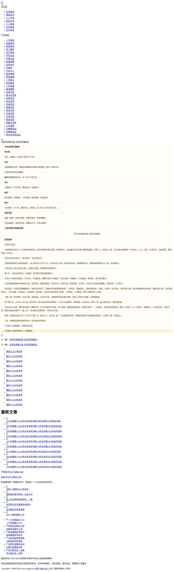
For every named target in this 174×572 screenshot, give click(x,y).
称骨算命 (10, 46)
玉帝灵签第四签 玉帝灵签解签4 (23, 340)
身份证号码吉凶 (13, 135)
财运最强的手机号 (14, 535)
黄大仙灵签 (11, 95)
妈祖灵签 (10, 98)
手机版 (4, 7)
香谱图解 (10, 89)
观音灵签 (10, 92)
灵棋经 (9, 68)
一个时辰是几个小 (14, 523)
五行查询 (10, 52)
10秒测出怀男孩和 (14, 541)
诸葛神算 (10, 62)
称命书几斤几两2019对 (11, 477)
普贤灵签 (10, 120)
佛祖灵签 (10, 107)
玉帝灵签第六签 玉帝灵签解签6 (23, 345)
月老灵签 (10, 114)
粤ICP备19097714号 (44, 569)
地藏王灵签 (11, 123)
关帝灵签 (10, 101)
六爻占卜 (10, 71)
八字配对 (10, 80)
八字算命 (10, 40)
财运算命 (10, 83)
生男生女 (10, 65)
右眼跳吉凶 (11, 132)
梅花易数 (10, 74)
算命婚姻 (10, 77)
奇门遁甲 (10, 49)
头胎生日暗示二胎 (14, 529)
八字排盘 (10, 86)
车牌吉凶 (10, 59)
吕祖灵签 (10, 104)
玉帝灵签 (10, 117)
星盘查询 (10, 43)
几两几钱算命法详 (14, 547)
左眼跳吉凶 (11, 129)
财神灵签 (10, 110)
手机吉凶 (10, 56)
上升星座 (10, 126)
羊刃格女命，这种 (14, 553)
